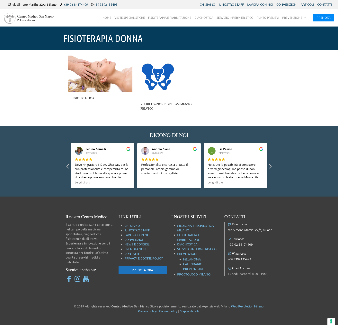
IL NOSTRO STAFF (231, 4)
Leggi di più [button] (82, 182)
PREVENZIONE (187, 253)
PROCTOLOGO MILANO (193, 274)
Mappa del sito (190, 311)
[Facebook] (69, 278)
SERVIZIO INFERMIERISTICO (197, 249)
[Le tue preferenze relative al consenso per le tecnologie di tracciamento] (331, 321)
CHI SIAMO (207, 4)
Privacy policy (147, 311)
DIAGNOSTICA (187, 244)
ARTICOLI (307, 4)
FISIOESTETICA (83, 98)
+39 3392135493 (106, 4)
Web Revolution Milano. (247, 306)
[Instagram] (77, 278)
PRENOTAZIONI (135, 249)
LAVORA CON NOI (260, 4)
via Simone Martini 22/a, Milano (250, 230)
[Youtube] (85, 278)
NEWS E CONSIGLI (137, 244)
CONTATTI (324, 4)
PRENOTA (323, 17)
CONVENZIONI (286, 4)
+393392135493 (239, 259)
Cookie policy (168, 311)
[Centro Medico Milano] (31, 17)
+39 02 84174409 (76, 4)
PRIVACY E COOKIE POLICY (143, 258)
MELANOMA (192, 259)
